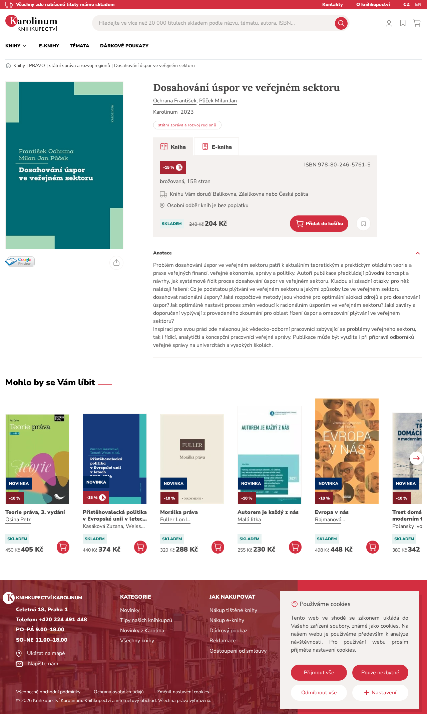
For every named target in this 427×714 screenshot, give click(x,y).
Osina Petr (18, 519)
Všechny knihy (137, 640)
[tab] (173, 146)
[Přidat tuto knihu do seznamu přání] (363, 223)
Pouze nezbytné (380, 672)
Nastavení (384, 692)
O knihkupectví (373, 4)
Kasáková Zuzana (103, 526)
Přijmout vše (319, 672)
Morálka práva (179, 512)
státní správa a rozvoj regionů (79, 65)
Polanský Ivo (407, 526)
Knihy (19, 65)
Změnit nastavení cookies (183, 692)
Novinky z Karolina (142, 630)
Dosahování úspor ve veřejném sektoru (154, 65)
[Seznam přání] (403, 23)
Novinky (129, 610)
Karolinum (165, 112)
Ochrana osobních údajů (119, 692)
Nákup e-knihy (226, 620)
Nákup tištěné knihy (233, 610)
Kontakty (332, 4)
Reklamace (222, 640)
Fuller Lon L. (175, 519)
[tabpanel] (265, 196)
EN (418, 4)
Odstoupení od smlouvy (238, 651)
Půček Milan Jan (218, 100)
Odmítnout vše (319, 692)
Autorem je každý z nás (268, 512)
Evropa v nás (332, 512)
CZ (406, 4)
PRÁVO (37, 65)
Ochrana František (174, 100)
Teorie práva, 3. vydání (35, 512)
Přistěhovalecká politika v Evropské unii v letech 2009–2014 (115, 515)
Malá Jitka (249, 519)
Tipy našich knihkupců (146, 620)
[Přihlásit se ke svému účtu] (389, 23)
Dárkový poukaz (228, 630)
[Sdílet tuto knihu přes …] (116, 263)
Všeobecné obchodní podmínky (48, 692)
